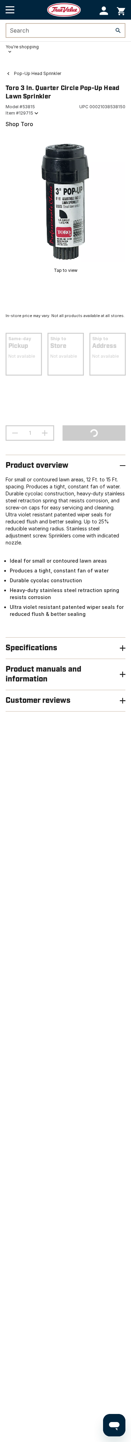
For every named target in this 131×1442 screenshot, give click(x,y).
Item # (19, 113)
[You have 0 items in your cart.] (121, 10)
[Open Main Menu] (10, 9)
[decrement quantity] (15, 433)
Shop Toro (19, 124)
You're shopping (22, 46)
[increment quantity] (44, 433)
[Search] (118, 30)
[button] (104, 10)
